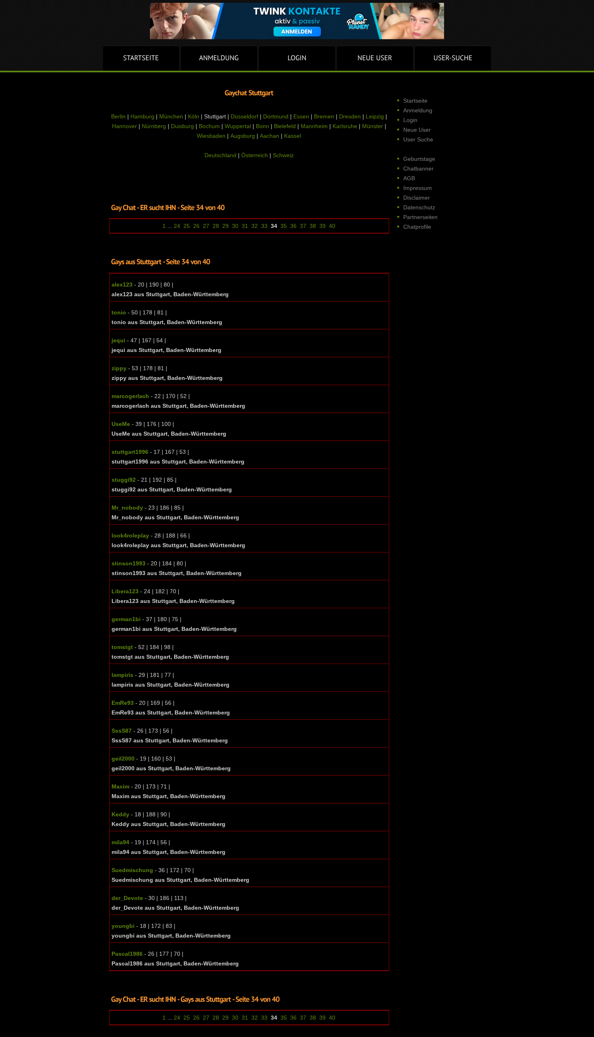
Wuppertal (238, 126)
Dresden (350, 116)
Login (410, 120)
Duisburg (182, 126)
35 (283, 226)
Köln (193, 116)
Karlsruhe (345, 126)
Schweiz (283, 155)
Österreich (254, 155)
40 (332, 226)
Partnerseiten (420, 217)
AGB (409, 178)
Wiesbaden (211, 136)
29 (225, 226)
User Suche (418, 139)
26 (196, 226)
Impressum (417, 188)
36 (293, 226)
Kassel (292, 136)
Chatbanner (418, 168)
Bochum (209, 126)
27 (206, 226)
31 (245, 226)
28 (216, 226)
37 (303, 226)
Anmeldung (417, 110)
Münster (372, 126)
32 (254, 226)
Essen (301, 116)
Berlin (118, 116)
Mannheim (314, 126)
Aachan (269, 136)
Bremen (324, 116)
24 (177, 226)
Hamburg (142, 116)
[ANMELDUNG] (219, 58)
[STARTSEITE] (141, 58)
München (171, 116)
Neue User (417, 129)
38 (313, 226)
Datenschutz (419, 207)
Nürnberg (154, 126)
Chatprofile (417, 226)
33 (264, 226)
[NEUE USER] (375, 58)
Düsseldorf (244, 116)
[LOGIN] (297, 58)
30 (235, 226)
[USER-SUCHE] (453, 58)
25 (186, 226)
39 (322, 226)
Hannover (124, 126)
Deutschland (220, 155)
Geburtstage (419, 159)
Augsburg (242, 136)
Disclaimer (416, 197)
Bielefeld (285, 126)
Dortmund (276, 116)
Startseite (415, 100)
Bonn (262, 126)
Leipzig (375, 116)
